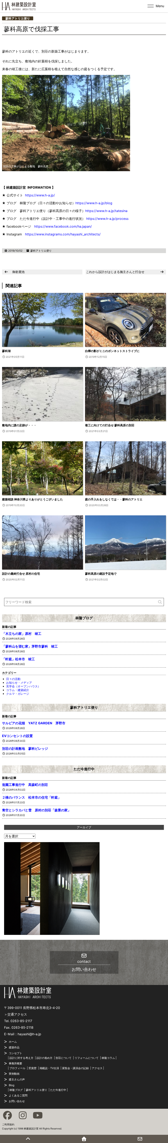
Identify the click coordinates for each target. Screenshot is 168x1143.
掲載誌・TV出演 (49, 1068)
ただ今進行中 (84, 769)
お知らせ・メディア (19, 682)
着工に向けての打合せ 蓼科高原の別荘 (109, 425)
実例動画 (14, 1073)
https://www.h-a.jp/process (107, 219)
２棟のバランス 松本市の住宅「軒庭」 (31, 797)
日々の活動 (13, 679)
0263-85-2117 (21, 1021)
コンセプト (15, 1053)
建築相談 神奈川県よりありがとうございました (32, 499)
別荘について (64, 1057)
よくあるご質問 (18, 1095)
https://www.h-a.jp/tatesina (106, 211)
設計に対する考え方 (21, 1057)
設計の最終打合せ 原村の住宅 (21, 573)
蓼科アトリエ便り (17, 18)
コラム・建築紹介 (17, 690)
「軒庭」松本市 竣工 (18, 659)
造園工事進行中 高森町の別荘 (25, 785)
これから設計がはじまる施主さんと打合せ (115, 272)
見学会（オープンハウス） (23, 686)
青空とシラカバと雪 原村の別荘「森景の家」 (36, 810)
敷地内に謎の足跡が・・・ (19, 425)
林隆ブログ (84, 618)
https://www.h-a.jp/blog (93, 203)
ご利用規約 (8, 1124)
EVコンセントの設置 (17, 736)
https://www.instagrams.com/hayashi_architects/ (63, 234)
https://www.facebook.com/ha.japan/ (63, 226)
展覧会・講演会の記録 (75, 1068)
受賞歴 (32, 1068)
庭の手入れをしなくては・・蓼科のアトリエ (113, 499)
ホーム (13, 1041)
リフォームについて (87, 1057)
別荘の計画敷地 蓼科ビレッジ (25, 748)
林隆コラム (108, 1057)
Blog (11, 1085)
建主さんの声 (17, 1079)
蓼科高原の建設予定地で (101, 573)
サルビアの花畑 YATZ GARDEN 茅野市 (35, 723)
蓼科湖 (6, 351)
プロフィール (17, 1068)
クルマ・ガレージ (17, 693)
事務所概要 (15, 1063)
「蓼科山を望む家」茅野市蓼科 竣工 (30, 646)
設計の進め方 (44, 1057)
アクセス (97, 1068)
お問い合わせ (17, 1101)
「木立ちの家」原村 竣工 (21, 634)
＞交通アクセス (15, 1014)
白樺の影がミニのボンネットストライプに (112, 351)
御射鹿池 (18, 272)
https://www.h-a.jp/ (40, 195)
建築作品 (14, 1047)
